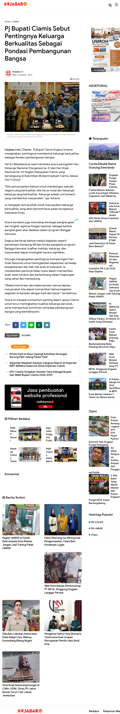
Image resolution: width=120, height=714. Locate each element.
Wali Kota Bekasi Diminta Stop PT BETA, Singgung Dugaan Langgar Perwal (62, 589)
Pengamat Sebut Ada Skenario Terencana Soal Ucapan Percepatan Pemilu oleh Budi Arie (62, 639)
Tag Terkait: (12, 335)
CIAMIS (15, 21)
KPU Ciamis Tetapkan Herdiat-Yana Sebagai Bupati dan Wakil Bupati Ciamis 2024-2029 (40, 373)
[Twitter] (23, 325)
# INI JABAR (96, 528)
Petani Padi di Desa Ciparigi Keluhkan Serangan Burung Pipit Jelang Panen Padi (38, 355)
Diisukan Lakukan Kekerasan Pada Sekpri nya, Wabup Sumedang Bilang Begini (19, 637)
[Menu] (117, 4)
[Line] (31, 325)
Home (7, 21)
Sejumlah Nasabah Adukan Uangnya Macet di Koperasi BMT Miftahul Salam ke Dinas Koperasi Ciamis (43, 364)
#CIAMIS (26, 335)
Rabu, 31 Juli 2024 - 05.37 (22, 75)
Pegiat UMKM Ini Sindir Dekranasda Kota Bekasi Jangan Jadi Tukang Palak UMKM (17, 543)
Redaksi (94, 711)
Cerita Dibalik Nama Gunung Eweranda (102, 165)
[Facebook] (15, 325)
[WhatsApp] (39, 325)
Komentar (75, 79)
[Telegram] (47, 325)
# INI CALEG (96, 522)
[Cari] (110, 5)
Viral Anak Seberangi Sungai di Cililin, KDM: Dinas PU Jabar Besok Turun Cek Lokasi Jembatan (20, 690)
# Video (93, 534)
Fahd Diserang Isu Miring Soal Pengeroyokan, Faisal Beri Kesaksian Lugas (62, 541)
